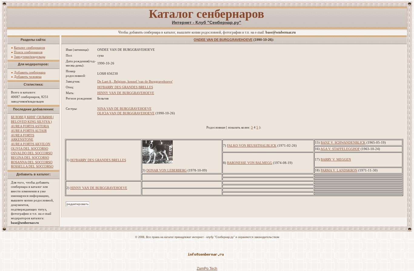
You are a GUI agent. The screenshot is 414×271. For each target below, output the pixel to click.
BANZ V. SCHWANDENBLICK (343, 142)
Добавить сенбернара (29, 72)
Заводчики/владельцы (29, 56)
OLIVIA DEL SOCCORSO (29, 148)
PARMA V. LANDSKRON (339, 170)
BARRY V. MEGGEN (336, 159)
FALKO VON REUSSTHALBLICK (251, 145)
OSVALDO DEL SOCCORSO (31, 153)
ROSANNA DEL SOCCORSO (31, 162)
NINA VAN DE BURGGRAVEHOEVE (124, 108)
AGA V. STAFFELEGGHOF (340, 149)
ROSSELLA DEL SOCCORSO (32, 166)
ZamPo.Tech (207, 268)
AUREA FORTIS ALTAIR (29, 130)
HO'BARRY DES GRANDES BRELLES (125, 87)
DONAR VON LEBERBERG (166, 170)
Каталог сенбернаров (29, 47)
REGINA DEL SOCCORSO (30, 157)
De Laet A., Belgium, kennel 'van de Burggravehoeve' (135, 81)
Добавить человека (28, 76)
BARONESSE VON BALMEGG (249, 163)
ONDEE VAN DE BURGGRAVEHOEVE (223, 39)
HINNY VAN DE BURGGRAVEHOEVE (125, 93)
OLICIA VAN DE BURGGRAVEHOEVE (126, 113)
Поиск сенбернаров (28, 52)
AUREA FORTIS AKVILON (30, 144)
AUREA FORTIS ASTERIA (30, 126)
